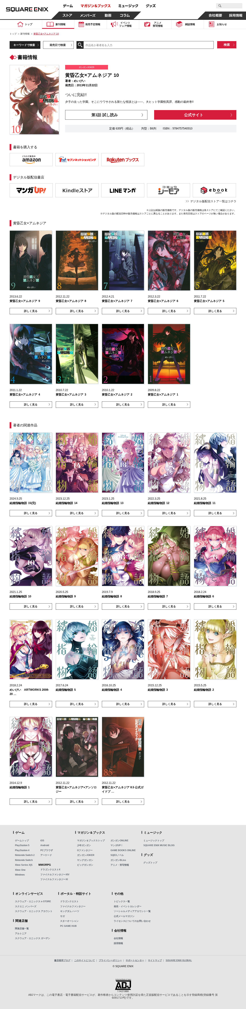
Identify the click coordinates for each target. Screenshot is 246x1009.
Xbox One (20, 870)
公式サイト (193, 115)
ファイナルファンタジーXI (54, 879)
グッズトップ (150, 862)
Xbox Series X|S (23, 865)
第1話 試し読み (104, 115)
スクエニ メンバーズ (25, 906)
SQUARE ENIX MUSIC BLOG (159, 845)
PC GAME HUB (68, 926)
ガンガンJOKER (85, 855)
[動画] (108, 15)
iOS (42, 840)
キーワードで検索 (24, 44)
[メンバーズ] (88, 15)
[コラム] (124, 15)
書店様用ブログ (62, 960)
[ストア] (67, 15)
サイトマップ (155, 960)
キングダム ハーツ (69, 911)
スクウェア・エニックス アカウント (33, 911)
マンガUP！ (117, 845)
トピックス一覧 (122, 901)
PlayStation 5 (22, 845)
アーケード (46, 855)
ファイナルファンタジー (73, 906)
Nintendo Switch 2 (25, 855)
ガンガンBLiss (118, 860)
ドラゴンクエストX (50, 869)
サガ (62, 916)
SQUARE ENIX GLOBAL (179, 960)
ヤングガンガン (85, 860)
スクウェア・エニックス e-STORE (33, 901)
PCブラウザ (46, 850)
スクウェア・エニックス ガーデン (32, 938)
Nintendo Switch (24, 860)
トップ (13, 33)
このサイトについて (84, 960)
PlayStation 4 (22, 850)
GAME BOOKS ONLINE (123, 850)
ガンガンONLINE (119, 840)
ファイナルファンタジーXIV (54, 874)
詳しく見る (30, 311)
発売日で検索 (58, 44)
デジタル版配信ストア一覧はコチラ (213, 201)
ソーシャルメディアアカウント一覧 (132, 911)
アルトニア (21, 933)
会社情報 (118, 938)
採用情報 (118, 943)
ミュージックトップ (153, 840)
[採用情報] (236, 15)
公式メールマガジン (124, 916)
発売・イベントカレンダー (127, 906)
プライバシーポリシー (110, 960)
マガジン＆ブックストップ (91, 840)
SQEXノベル (117, 855)
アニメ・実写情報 (120, 865)
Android (44, 845)
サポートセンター (135, 960)
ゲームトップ (22, 840)
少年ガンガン (84, 845)
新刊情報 (25, 33)
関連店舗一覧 (22, 928)
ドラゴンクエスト (69, 901)
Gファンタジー (85, 850)
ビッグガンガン (85, 865)
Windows (20, 874)
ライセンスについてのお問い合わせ (132, 921)
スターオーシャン (69, 921)
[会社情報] (215, 15)
